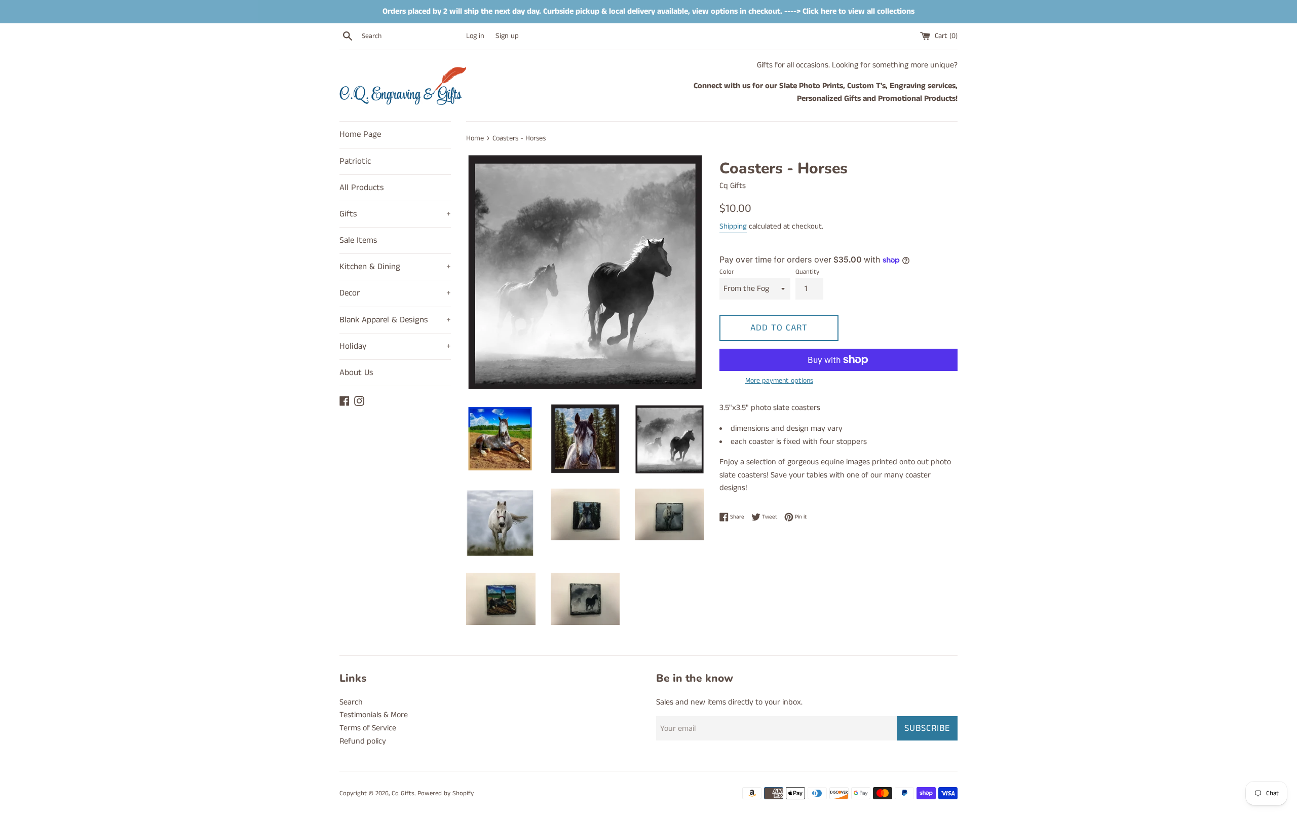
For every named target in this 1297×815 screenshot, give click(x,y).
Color (726, 271)
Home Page (360, 134)
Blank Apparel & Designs (395, 320)
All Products (361, 187)
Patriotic (355, 161)
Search (351, 702)
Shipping (733, 226)
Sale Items (358, 240)
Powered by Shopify (445, 793)
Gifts (395, 214)
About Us (356, 372)
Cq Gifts (403, 793)
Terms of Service (367, 728)
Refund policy (362, 741)
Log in (475, 36)
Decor (395, 293)
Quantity (807, 271)
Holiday (395, 346)
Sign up (507, 36)
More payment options (779, 381)
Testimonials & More (373, 715)
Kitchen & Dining (395, 267)
